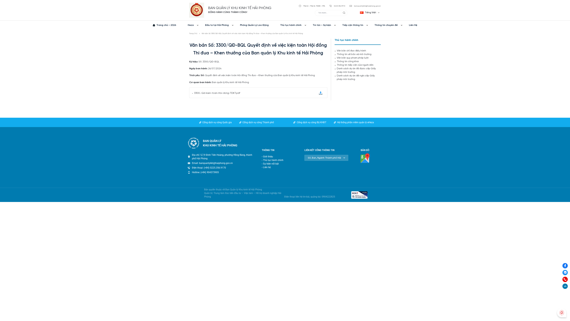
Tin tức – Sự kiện (322, 25)
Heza (191, 25)
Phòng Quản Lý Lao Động (254, 25)
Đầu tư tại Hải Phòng (217, 25)
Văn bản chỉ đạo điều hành (351, 50)
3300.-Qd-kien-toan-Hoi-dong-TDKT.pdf (217, 93)
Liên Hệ (413, 25)
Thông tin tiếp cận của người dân (355, 65)
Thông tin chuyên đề (386, 25)
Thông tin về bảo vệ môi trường (354, 54)
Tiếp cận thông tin (352, 25)
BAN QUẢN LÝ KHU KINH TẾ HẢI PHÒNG (239, 8)
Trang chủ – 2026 (166, 25)
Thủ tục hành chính (290, 25)
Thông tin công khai (348, 61)
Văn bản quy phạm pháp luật (353, 58)
